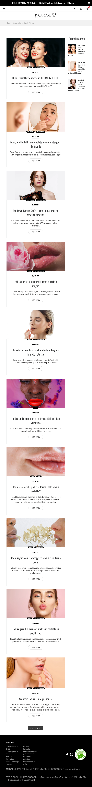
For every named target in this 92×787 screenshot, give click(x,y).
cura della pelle (40, 131)
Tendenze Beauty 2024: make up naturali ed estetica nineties (35, 212)
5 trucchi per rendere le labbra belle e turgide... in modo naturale (35, 352)
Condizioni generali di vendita (12, 752)
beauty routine (30, 200)
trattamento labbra (39, 67)
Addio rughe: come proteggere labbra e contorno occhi (36, 560)
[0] (87, 9)
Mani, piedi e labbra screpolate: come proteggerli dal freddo (35, 144)
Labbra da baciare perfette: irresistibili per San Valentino (36, 420)
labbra (29, 67)
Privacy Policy (27, 756)
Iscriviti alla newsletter (12, 746)
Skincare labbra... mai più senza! (35, 699)
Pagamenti (9, 764)
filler (32, 476)
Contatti (8, 749)
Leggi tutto (36, 92)
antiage (30, 547)
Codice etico (26, 749)
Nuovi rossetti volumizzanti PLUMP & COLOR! (35, 78)
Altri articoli (35, 728)
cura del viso (30, 131)
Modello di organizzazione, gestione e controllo (30, 752)
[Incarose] (46, 16)
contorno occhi (39, 547)
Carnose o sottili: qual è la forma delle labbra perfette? (35, 489)
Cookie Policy (27, 759)
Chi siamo (26, 746)
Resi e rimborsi (10, 759)
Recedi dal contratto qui (12, 761)
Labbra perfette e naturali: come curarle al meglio (36, 283)
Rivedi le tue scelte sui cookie (29, 762)
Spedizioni (9, 756)
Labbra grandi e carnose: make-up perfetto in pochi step (35, 631)
